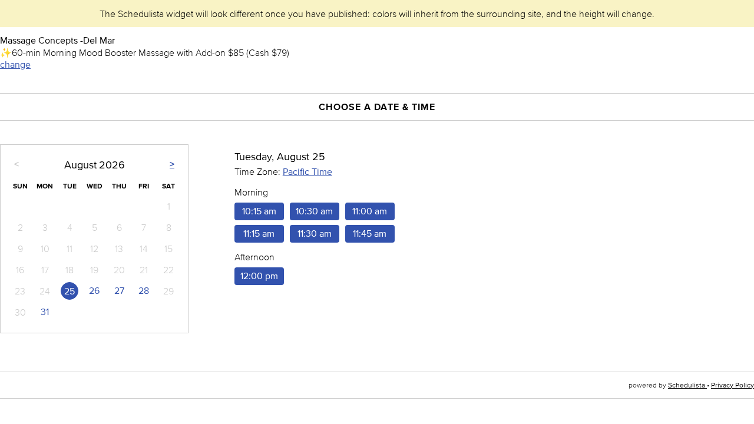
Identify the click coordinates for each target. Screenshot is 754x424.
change (15, 64)
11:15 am (259, 233)
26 (94, 290)
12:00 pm (259, 276)
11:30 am (314, 233)
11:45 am (369, 233)
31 (45, 312)
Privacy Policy (732, 385)
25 (69, 291)
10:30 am (314, 211)
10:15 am (259, 211)
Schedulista (687, 385)
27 (119, 290)
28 (143, 290)
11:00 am (369, 211)
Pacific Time (307, 171)
